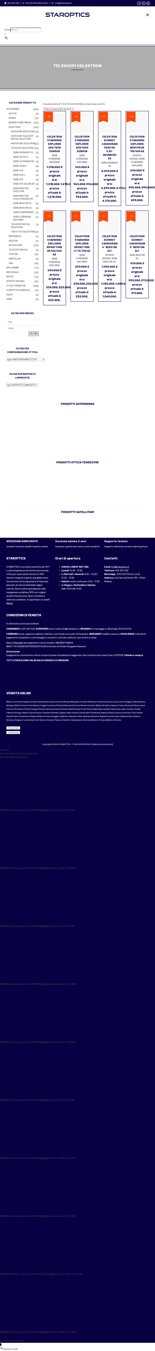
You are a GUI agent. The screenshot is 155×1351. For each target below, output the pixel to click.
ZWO (11, 263)
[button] (77, 1348)
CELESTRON (14, 127)
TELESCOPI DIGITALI (18, 250)
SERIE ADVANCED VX (23, 152)
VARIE (9, 299)
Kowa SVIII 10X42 (8, 1328)
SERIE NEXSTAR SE (22, 203)
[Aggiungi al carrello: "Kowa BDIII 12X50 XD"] (4, 814)
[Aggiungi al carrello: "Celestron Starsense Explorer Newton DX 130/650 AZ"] (142, 142)
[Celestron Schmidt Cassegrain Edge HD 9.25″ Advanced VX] (104, 142)
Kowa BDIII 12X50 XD (10, 806)
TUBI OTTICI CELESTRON (22, 231)
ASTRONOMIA (12, 109)
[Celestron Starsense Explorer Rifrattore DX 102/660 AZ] (49, 242)
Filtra (34, 333)
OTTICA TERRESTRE (16, 286)
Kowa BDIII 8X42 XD (9, 980)
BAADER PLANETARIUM (20, 122)
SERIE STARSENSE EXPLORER (22, 218)
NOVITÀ (9, 276)
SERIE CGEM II (19, 166)
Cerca (7, 30)
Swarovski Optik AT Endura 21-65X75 (18, 1270)
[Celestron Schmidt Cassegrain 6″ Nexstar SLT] (104, 241)
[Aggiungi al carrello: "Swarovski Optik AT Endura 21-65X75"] (4, 1277)
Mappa (9, 603)
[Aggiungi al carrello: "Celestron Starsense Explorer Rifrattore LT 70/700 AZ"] (87, 241)
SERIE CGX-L (19, 175)
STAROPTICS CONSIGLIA (18, 290)
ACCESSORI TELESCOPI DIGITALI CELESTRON (22, 137)
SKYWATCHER (15, 245)
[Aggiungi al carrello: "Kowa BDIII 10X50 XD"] (4, 872)
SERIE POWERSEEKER (23, 212)
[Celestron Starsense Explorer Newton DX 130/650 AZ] (132, 142)
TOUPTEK (13, 254)
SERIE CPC (18, 179)
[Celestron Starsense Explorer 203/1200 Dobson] (77, 141)
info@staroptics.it (120, 567)
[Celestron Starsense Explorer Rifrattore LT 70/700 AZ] (77, 241)
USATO (9, 294)
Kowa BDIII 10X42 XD (10, 922)
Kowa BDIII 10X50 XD (10, 864)
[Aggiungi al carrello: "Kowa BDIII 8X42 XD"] (4, 987)
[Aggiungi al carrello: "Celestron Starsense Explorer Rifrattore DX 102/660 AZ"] (59, 242)
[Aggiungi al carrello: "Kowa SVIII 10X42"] (4, 1335)
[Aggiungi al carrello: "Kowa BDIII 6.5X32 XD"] (4, 1161)
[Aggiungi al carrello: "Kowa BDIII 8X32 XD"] (4, 1103)
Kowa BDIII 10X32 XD (10, 1038)
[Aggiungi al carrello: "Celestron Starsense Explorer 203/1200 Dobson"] (87, 141)
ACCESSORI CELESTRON (22, 131)
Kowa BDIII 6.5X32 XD (10, 1154)
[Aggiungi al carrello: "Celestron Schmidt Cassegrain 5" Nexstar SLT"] (142, 240)
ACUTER (13, 113)
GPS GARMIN (12, 267)
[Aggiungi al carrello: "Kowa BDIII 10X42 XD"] (4, 929)
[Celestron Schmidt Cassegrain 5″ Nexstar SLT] (132, 240)
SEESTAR (13, 241)
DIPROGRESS (15, 236)
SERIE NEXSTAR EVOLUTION (20, 190)
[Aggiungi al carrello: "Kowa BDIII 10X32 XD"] (4, 1045)
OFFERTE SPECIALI (15, 281)
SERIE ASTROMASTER (23, 161)
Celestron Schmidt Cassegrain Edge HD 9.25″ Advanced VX (110, 147)
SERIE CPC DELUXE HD (24, 184)
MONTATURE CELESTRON (23, 143)
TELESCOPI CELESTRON (22, 148)
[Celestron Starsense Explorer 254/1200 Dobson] (49, 141)
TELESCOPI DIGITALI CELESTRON (20, 226)
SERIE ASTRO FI (20, 157)
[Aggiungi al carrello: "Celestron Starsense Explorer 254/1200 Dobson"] (59, 141)
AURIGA (12, 118)
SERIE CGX (18, 170)
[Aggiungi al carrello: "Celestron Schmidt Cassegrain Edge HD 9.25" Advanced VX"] (114, 142)
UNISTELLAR (15, 258)
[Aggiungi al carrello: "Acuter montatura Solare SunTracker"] (4, 1219)
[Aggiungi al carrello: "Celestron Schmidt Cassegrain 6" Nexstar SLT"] (114, 241)
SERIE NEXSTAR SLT (22, 208)
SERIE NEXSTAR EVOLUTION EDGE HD (23, 197)
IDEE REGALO (12, 272)
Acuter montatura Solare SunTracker (18, 1212)
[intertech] (108, 744)
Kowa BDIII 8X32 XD (9, 1096)
